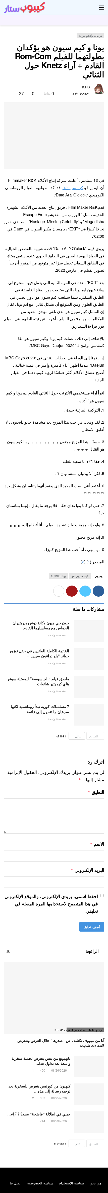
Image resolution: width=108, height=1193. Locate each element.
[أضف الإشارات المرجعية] (13, 93)
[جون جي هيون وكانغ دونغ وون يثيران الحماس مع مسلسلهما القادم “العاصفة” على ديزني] (89, 631)
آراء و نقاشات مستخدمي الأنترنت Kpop (84, 1030)
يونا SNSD (58, 576)
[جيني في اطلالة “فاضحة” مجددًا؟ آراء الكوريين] (89, 1122)
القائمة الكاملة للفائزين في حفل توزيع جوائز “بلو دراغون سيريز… (39, 653)
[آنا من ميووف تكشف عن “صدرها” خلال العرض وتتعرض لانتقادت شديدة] (54, 998)
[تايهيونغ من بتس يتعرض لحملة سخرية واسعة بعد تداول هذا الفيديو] (89, 1066)
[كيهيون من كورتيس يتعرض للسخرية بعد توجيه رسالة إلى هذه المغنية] (89, 1094)
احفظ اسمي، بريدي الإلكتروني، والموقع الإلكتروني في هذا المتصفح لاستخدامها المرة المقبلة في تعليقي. (51, 903)
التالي (78, 736)
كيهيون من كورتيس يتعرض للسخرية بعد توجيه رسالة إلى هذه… (39, 1088)
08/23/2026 (59, 1121)
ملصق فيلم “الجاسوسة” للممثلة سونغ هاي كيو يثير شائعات (38, 681)
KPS (86, 87)
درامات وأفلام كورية (90, 35)
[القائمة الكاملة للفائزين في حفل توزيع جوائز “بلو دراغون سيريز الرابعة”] (89, 659)
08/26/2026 (59, 1070)
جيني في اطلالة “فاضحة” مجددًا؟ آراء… (38, 1114)
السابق (93, 736)
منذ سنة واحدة (57, 635)
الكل (8, 951)
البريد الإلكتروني (87, 870)
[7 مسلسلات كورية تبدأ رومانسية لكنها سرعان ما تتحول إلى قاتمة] (89, 715)
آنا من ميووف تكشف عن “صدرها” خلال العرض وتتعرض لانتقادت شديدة (60, 1043)
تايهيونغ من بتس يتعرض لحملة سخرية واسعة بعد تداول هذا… (41, 1060)
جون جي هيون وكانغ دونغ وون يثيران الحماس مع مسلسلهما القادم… (41, 625)
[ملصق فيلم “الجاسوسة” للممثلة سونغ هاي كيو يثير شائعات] (89, 687)
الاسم (97, 844)
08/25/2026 (59, 1098)
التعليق (96, 792)
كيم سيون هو (72, 187)
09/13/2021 (81, 93)
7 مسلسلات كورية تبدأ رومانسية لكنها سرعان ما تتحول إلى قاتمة (40, 709)
